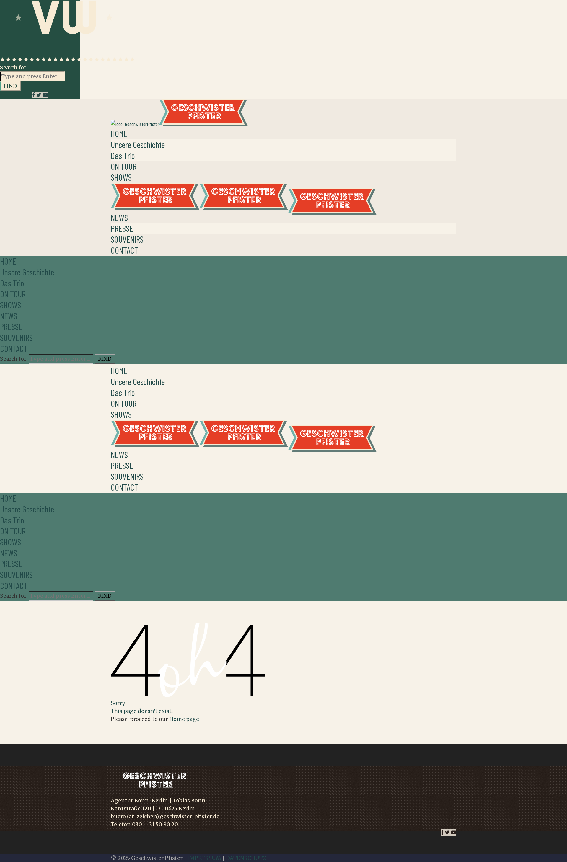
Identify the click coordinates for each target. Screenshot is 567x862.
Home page (184, 719)
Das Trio (123, 155)
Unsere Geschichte (138, 144)
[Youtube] (45, 95)
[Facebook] (34, 95)
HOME (119, 133)
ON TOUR (123, 166)
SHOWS (121, 177)
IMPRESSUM (204, 858)
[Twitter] (39, 95)
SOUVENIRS (127, 239)
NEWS (119, 217)
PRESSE (122, 228)
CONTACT (124, 250)
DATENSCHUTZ (246, 858)
